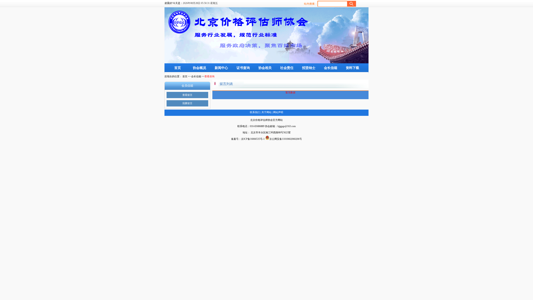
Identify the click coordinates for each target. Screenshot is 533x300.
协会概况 (199, 68)
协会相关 (265, 68)
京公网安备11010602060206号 (285, 139)
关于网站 (266, 112)
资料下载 (352, 68)
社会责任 (287, 68)
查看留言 (187, 95)
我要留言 (187, 103)
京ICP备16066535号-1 (253, 139)
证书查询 (243, 68)
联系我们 (255, 112)
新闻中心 (221, 68)
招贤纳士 (308, 68)
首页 (177, 68)
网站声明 (278, 112)
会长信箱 (330, 68)
